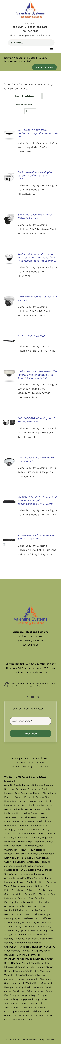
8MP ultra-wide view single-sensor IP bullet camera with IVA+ (35, 175)
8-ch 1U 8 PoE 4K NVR (31, 336)
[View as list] (33, 111)
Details (9, 135)
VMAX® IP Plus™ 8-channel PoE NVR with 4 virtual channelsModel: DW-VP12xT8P (37, 500)
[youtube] (32, 697)
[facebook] (22, 697)
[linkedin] (27, 697)
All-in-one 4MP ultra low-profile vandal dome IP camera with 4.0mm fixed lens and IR (37, 374)
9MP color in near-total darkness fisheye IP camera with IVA (38, 133)
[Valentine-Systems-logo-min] (30, 2)
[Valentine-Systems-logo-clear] (30, 602)
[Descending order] (45, 96)
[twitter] (38, 697)
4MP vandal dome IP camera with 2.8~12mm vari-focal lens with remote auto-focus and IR (37, 257)
